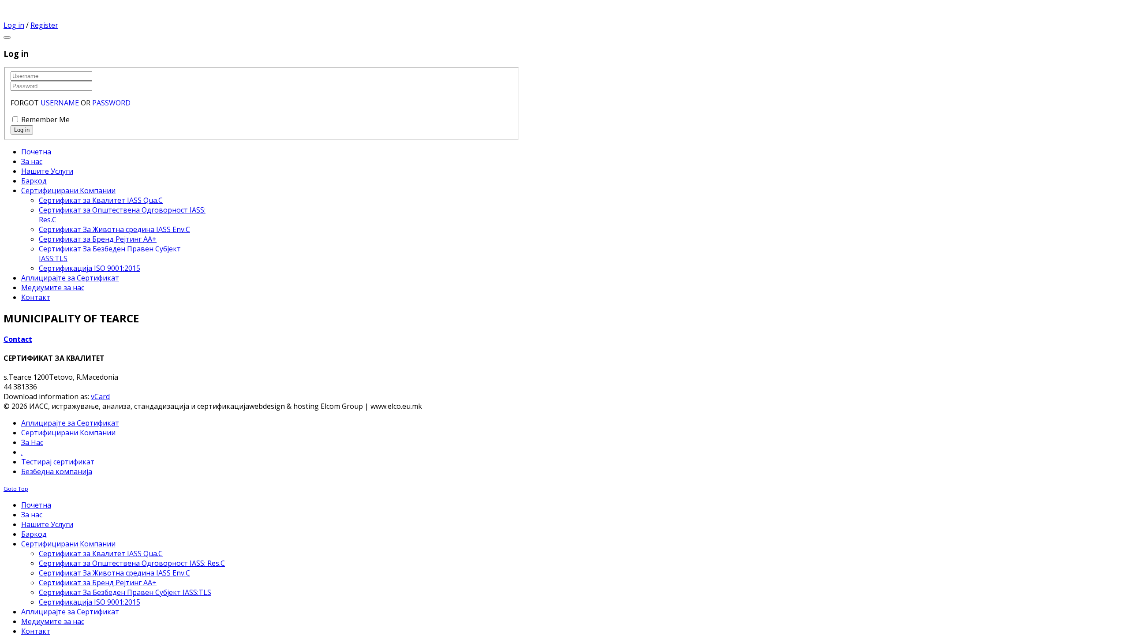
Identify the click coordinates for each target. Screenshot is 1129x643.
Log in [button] (14, 25)
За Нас (32, 442)
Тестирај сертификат (57, 462)
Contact (18, 339)
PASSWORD (111, 103)
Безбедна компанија (56, 471)
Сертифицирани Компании (68, 432)
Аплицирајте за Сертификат (70, 423)
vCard (100, 396)
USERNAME (60, 103)
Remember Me (45, 119)
